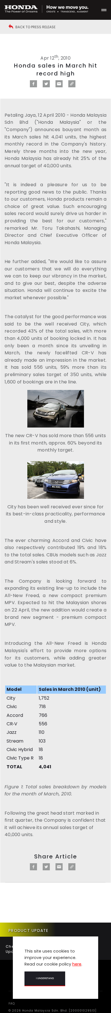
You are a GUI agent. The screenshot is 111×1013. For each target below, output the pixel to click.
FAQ (12, 1003)
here (76, 964)
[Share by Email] (59, 86)
